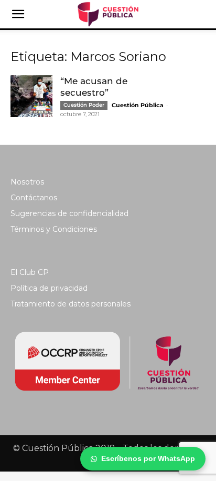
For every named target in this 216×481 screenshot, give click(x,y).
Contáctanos (33, 197)
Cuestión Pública (138, 105)
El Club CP (29, 272)
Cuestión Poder (83, 104)
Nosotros (27, 182)
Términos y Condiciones (53, 229)
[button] (18, 14)
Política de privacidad (49, 288)
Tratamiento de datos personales (70, 304)
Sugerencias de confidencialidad (69, 213)
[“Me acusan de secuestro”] (31, 96)
